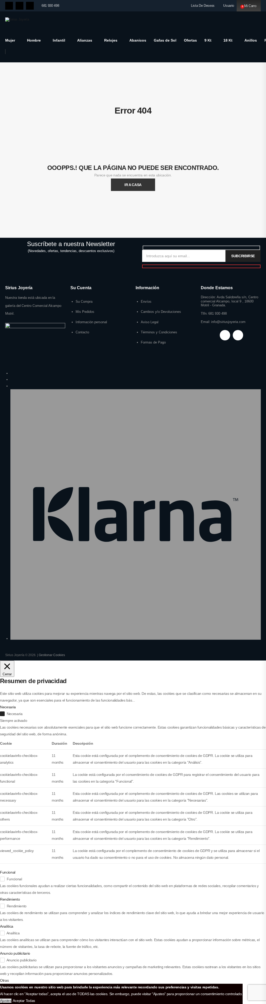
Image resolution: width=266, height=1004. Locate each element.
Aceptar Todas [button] (24, 1001)
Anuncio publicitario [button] (15, 953)
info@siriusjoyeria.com (228, 322)
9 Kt (207, 40)
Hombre (34, 40)
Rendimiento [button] (10, 899)
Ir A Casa (133, 185)
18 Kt (227, 40)
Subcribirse (243, 256)
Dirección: (208, 297)
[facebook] (9, 6)
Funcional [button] (7, 872)
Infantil (59, 40)
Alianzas (84, 40)
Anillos (250, 40)
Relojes (110, 40)
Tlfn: (204, 313)
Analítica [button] (6, 926)
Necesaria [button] (8, 707)
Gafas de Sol (165, 40)
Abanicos (137, 40)
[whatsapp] (30, 6)
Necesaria (15, 714)
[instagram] (19, 6)
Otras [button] (4, 980)
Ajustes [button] (5, 1001)
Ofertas (190, 40)
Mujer (10, 40)
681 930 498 (50, 6)
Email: (205, 322)
